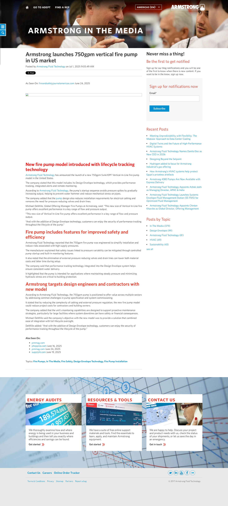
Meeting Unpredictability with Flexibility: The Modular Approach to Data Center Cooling (171, 137)
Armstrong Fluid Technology (50, 66)
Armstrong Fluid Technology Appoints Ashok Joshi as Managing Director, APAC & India (174, 188)
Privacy (50, 481)
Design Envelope (161, 230)
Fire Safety (66, 361)
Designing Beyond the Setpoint (165, 159)
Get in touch (156, 444)
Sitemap (59, 481)
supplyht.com (39, 352)
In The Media (53, 361)
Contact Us (33, 472)
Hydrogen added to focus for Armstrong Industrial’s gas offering (168, 165)
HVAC (155, 239)
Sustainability (159, 244)
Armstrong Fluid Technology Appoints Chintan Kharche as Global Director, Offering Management (172, 207)
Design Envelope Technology (88, 361)
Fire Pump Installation (115, 361)
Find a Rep (62, 7)
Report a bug (81, 481)
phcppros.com (39, 345)
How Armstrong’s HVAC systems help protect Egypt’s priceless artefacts (172, 173)
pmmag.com (38, 342)
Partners (69, 481)
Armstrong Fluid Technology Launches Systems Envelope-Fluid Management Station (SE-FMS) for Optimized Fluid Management (172, 197)
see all (149, 249)
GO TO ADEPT (41, 7)
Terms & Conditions (36, 481)
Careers (47, 472)
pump (59, 198)
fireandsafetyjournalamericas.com (56, 83)
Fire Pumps (39, 361)
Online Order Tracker (67, 472)
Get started (34, 444)
